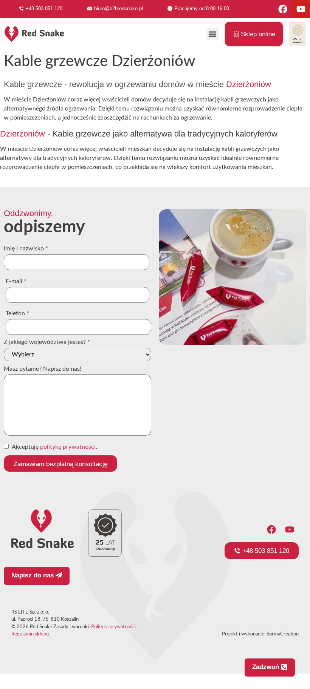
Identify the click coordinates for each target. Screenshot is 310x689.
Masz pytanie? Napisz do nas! (42, 369)
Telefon (17, 313)
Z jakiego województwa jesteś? (47, 342)
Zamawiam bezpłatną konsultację (60, 464)
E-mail (16, 281)
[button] (212, 34)
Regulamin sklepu (30, 634)
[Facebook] (283, 9)
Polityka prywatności (113, 627)
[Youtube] (301, 9)
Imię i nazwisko (26, 249)
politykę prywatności (68, 447)
